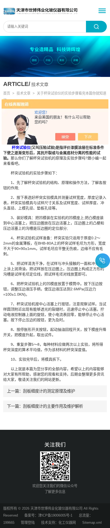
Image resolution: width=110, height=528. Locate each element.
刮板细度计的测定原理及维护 (49, 391)
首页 (6, 93)
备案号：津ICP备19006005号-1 (48, 515)
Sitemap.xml (92, 523)
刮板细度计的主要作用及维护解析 (53, 406)
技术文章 (23, 93)
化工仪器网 (67, 523)
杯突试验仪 (21, 147)
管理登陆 (28, 523)
